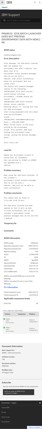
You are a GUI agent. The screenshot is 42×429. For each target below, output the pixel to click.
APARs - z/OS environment (10, 320)
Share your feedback (34, 427)
